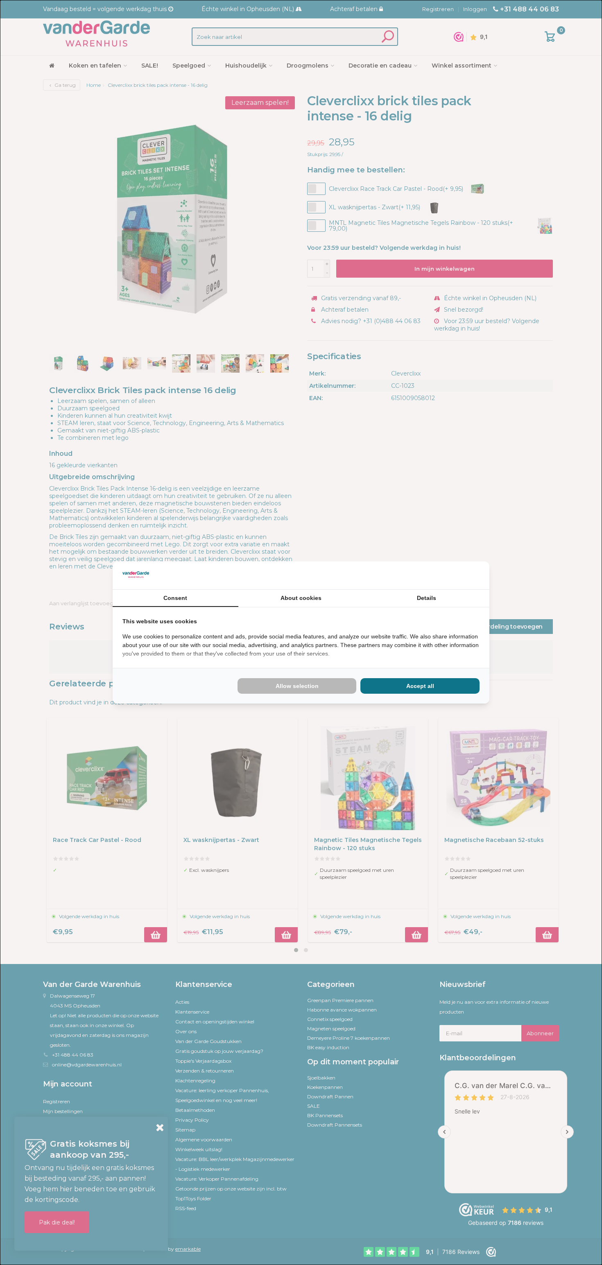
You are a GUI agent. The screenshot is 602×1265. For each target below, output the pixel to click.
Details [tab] (426, 598)
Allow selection (297, 686)
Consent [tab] (175, 598)
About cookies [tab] (301, 598)
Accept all (420, 686)
